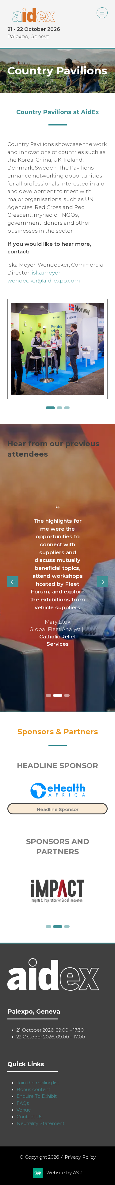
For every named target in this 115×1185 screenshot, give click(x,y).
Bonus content (33, 1089)
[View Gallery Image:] (57, 349)
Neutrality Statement (40, 1123)
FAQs (23, 1103)
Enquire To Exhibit (37, 1096)
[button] (102, 12)
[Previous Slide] (12, 581)
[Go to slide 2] (48, 407)
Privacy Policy (80, 1157)
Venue (24, 1110)
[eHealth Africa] (57, 796)
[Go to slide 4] (67, 407)
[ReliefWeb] (57, 891)
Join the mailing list (38, 1083)
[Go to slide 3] (57, 407)
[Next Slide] (102, 581)
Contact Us (29, 1117)
